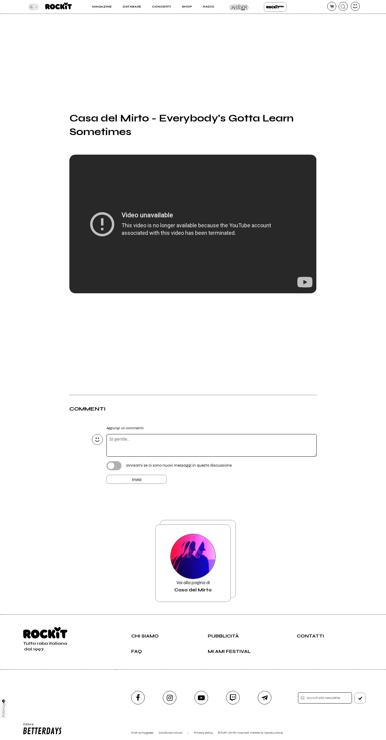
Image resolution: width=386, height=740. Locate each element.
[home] (58, 7)
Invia (136, 479)
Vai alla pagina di (193, 586)
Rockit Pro (275, 7)
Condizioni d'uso (170, 733)
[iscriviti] (360, 698)
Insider (239, 6)
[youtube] (201, 697)
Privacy (3, 710)
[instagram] (169, 697)
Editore (26, 726)
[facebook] (138, 697)
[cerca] (343, 6)
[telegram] (264, 697)
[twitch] (233, 697)
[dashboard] (355, 6)
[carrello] (331, 6)
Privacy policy (203, 733)
